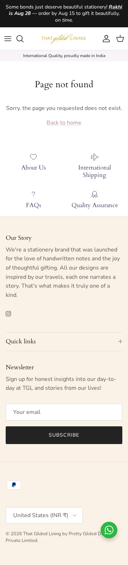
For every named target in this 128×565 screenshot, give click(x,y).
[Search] (23, 38)
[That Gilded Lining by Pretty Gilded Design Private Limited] (64, 38)
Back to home (64, 123)
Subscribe (64, 435)
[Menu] (8, 38)
